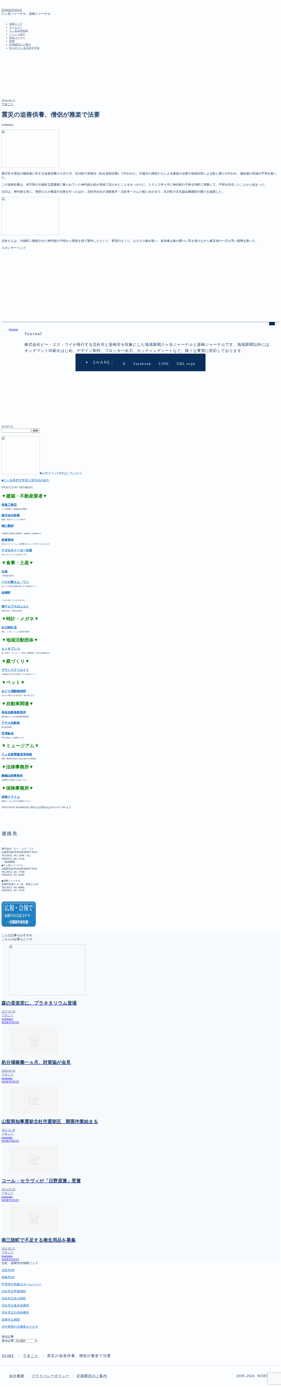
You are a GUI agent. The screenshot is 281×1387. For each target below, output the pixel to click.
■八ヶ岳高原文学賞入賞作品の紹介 (25, 480)
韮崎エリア (16, 24)
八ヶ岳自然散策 (18, 30)
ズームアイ (16, 27)
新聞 (12, 41)
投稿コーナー (17, 37)
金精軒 (6, 592)
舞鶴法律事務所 (12, 775)
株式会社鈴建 (11, 515)
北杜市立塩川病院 (14, 1298)
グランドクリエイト (15, 670)
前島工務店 (9, 504)
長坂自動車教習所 (14, 712)
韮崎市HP (8, 1277)
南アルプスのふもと (15, 606)
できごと (8, 104)
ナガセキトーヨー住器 (17, 550)
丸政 (5, 571)
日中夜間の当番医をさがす (20, 1326)
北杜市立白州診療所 (15, 1312)
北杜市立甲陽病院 (14, 1291)
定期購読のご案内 (20, 44)
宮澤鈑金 (8, 733)
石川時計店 (9, 627)
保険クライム (11, 796)
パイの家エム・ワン (15, 582)
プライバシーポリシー (51, 1376)
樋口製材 (8, 525)
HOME (8, 1356)
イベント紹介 (17, 34)
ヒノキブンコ (11, 648)
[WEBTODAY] (12, 10)
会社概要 (16, 1376)
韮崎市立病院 (11, 1319)
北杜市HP (8, 1270)
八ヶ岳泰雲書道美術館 (17, 754)
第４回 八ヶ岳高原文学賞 (24, 48)
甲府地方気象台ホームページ (21, 1284)
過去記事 (8, 1340)
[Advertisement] (116, 277)
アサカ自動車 (11, 722)
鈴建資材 (8, 539)
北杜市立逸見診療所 (15, 1305)
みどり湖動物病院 (14, 691)
